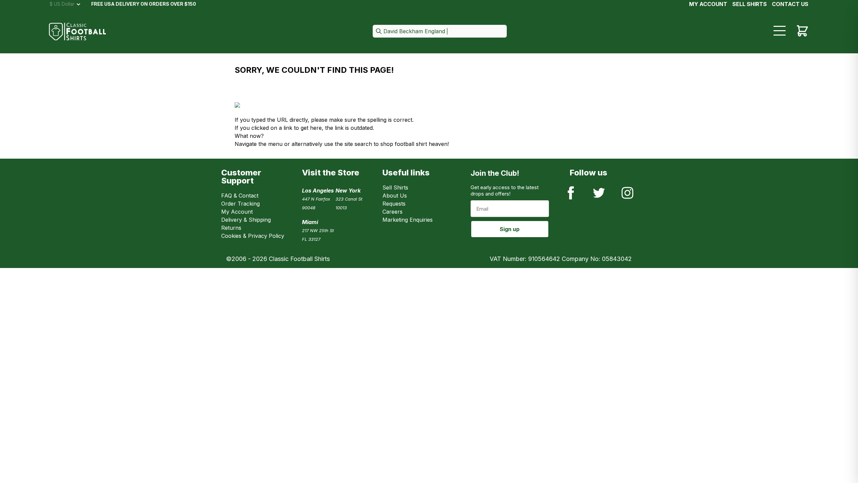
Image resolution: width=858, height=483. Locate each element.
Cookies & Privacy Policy (252, 235)
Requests (394, 203)
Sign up (509, 229)
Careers (392, 211)
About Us (394, 195)
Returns (231, 227)
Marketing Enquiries (407, 219)
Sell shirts (749, 4)
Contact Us (790, 4)
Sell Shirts (395, 187)
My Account (708, 4)
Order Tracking (240, 203)
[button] (440, 32)
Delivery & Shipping (246, 219)
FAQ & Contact (239, 195)
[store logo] (77, 32)
